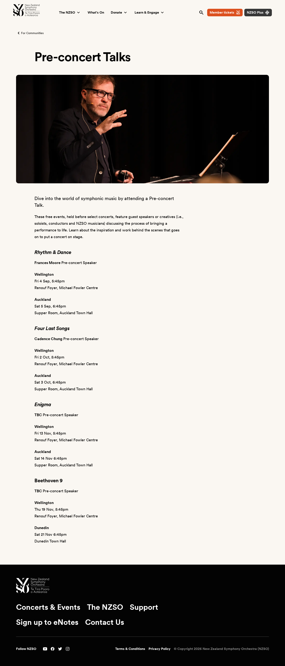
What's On (96, 12)
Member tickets (222, 12)
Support (144, 607)
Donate (116, 12)
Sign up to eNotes (47, 622)
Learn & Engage (147, 12)
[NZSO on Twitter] (60, 649)
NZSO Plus (255, 12)
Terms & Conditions (130, 649)
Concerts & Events (48, 607)
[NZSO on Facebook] (52, 649)
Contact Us (104, 622)
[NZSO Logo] (26, 10)
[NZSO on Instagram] (67, 649)
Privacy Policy (159, 649)
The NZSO (67, 12)
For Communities (32, 33)
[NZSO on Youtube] (45, 649)
